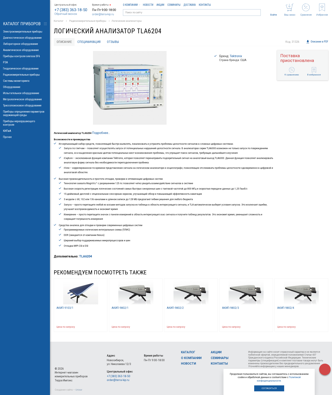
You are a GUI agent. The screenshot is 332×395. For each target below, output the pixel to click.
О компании (130, 4)
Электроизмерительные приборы (22, 31)
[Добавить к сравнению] (95, 327)
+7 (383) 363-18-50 (70, 10)
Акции (160, 4)
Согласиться (269, 388)
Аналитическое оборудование (21, 50)
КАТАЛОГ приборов (22, 23)
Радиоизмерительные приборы (21, 74)
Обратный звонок (65, 13)
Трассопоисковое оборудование (22, 105)
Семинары (173, 4)
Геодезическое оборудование (21, 68)
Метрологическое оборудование (22, 99)
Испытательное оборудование (21, 93)
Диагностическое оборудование (22, 37)
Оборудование (11, 87)
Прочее (7, 137)
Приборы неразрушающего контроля (19, 122)
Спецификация (89, 42)
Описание (64, 42)
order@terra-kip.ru (103, 14)
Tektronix (236, 56)
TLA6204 (85, 256)
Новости (148, 4)
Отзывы (113, 42)
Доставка (189, 4)
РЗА (5, 62)
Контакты (205, 4)
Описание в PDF (319, 41)
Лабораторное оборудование (20, 44)
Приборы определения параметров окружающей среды (23, 113)
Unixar (79, 389)
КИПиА (7, 131)
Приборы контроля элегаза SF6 (21, 56)
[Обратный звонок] (325, 369)
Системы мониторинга (16, 81)
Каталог (188, 352)
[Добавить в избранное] (102, 327)
